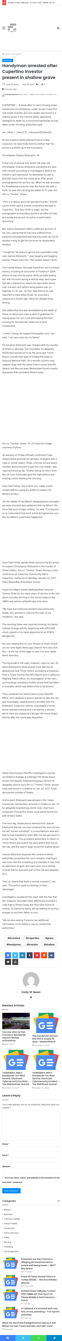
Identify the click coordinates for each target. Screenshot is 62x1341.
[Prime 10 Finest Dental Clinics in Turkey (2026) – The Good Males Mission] (10, 1280)
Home (7, 54)
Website (6, 1166)
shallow (50, 944)
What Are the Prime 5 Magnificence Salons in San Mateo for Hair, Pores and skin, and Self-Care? (29, 1324)
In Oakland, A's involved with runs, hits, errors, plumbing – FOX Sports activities (40, 1311)
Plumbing (8, 1247)
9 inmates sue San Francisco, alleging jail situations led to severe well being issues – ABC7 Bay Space (38, 1264)
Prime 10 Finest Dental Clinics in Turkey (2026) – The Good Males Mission (39, 1279)
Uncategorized (11, 1251)
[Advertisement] (35, 25)
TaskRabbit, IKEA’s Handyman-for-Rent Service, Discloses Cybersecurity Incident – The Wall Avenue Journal (15, 1078)
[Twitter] (15, 955)
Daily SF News (12, 84)
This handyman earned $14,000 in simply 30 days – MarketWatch (44, 1038)
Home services (11, 1233)
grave (50, 938)
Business (8, 1214)
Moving (7, 1242)
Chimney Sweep (12, 1219)
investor (33, 944)
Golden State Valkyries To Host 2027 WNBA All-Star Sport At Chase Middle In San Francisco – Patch (39, 1295)
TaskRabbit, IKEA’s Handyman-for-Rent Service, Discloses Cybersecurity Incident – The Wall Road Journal (45, 1078)
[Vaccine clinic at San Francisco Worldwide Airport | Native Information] (16, 1021)
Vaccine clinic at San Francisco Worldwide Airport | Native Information (14, 1036)
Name (5, 1144)
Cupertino (33, 938)
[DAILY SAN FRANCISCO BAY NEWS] (12, 27)
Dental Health (10, 1223)
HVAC (7, 1237)
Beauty (7, 1209)
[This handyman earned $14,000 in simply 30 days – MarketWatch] (46, 1023)
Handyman (17, 54)
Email (5, 1155)
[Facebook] (8, 955)
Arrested (14, 938)
